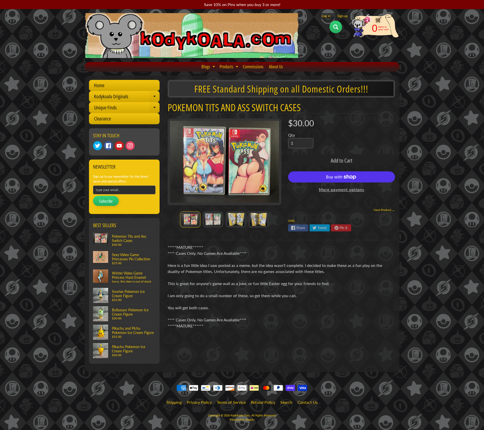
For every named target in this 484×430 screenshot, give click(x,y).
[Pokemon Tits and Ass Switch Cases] (190, 219)
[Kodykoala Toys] (192, 35)
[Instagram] (130, 145)
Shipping (174, 402)
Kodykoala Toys (240, 415)
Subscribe (106, 201)
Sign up (342, 16)
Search (286, 402)
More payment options (341, 189)
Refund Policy (263, 402)
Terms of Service (231, 402)
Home (99, 85)
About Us (276, 67)
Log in (326, 16)
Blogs (208, 67)
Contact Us (307, 402)
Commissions (253, 67)
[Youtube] (119, 145)
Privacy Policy (199, 402)
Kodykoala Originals (127, 97)
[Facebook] (108, 145)
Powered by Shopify (242, 419)
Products (229, 67)
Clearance (102, 118)
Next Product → (384, 210)
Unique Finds (127, 108)
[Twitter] (97, 145)
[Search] (335, 27)
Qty (291, 135)
